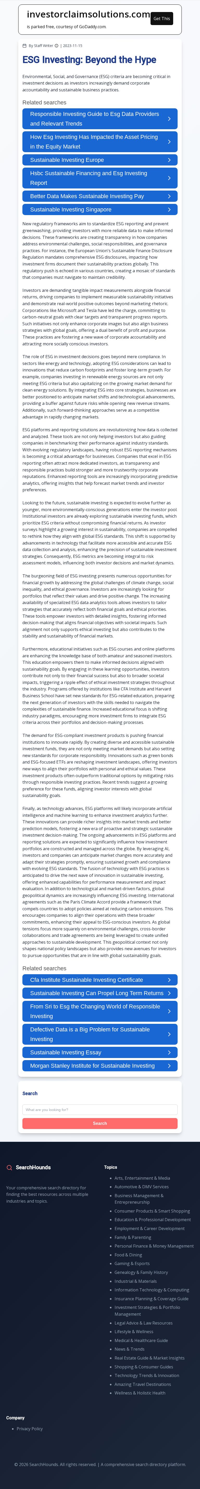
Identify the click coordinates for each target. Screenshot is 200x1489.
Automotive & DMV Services (142, 1187)
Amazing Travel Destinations (143, 1384)
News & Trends (130, 1349)
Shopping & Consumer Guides (144, 1367)
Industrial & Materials (136, 1281)
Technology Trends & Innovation (147, 1375)
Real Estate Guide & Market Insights (150, 1358)
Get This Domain (162, 20)
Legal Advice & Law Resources (144, 1323)
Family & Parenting (133, 1237)
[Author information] (56, 46)
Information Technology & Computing (152, 1290)
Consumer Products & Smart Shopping (152, 1211)
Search (100, 1123)
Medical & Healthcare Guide (141, 1340)
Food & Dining (128, 1255)
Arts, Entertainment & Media (142, 1178)
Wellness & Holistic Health (140, 1393)
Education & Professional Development (153, 1219)
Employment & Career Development (150, 1228)
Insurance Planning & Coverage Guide (152, 1299)
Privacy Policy (30, 1429)
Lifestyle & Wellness (134, 1331)
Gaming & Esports (132, 1263)
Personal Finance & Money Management (154, 1246)
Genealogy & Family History (141, 1272)
